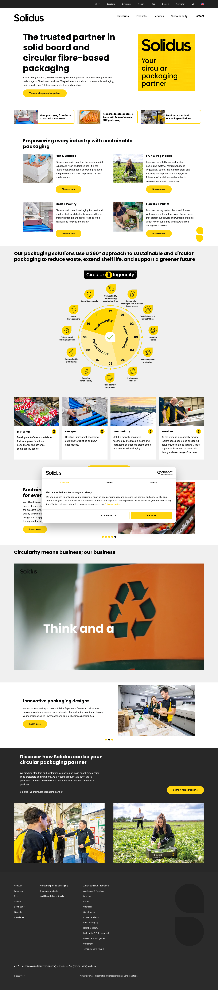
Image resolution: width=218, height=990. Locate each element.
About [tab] (153, 482)
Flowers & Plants (91, 917)
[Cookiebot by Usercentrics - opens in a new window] (159, 473)
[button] (103, 537)
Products (141, 16)
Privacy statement (87, 976)
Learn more (35, 526)
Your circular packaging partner (44, 93)
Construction (89, 912)
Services (159, 16)
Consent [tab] (64, 482)
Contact (199, 16)
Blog (153, 4)
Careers (141, 4)
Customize (106, 515)
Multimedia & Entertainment (96, 933)
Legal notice (100, 976)
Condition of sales (131, 976)
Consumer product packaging (54, 886)
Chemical (87, 907)
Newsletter (180, 4)
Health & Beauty (90, 928)
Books (86, 901)
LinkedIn (165, 4)
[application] (109, 617)
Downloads (126, 4)
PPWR (32, 518)
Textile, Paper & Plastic (93, 949)
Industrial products (49, 891)
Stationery (88, 943)
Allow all (151, 515)
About (97, 4)
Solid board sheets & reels (52, 896)
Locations (111, 4)
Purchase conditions (114, 976)
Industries (123, 16)
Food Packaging (90, 922)
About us (18, 886)
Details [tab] (109, 482)
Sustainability (179, 16)
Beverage (87, 896)
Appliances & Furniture (93, 891)
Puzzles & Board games (94, 938)
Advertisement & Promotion (96, 886)
